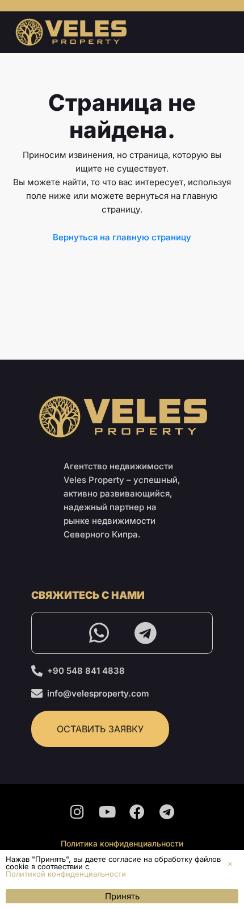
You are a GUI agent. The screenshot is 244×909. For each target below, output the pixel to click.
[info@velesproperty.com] (37, 693)
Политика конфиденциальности (122, 843)
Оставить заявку (100, 729)
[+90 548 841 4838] (37, 671)
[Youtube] (107, 812)
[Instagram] (77, 812)
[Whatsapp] (98, 632)
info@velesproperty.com (98, 693)
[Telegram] (145, 632)
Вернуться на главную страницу (122, 237)
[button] (230, 863)
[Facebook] (137, 812)
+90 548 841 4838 (86, 670)
